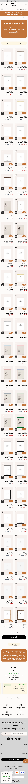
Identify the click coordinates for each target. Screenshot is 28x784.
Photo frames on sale (11, 17)
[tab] (6, 4)
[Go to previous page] (18, 644)
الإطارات (19, 17)
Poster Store (17, 780)
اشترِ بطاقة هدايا (12, 759)
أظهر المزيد (14, 637)
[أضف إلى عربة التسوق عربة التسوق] (16, 63)
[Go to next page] (9, 644)
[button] (6, 777)
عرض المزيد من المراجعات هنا (14, 697)
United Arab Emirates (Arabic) (14, 777)
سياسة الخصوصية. (14, 768)
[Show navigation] (25, 4)
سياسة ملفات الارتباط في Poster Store (14, 766)
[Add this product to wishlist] (16, 49)
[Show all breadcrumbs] (25, 17)
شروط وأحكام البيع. (14, 764)
